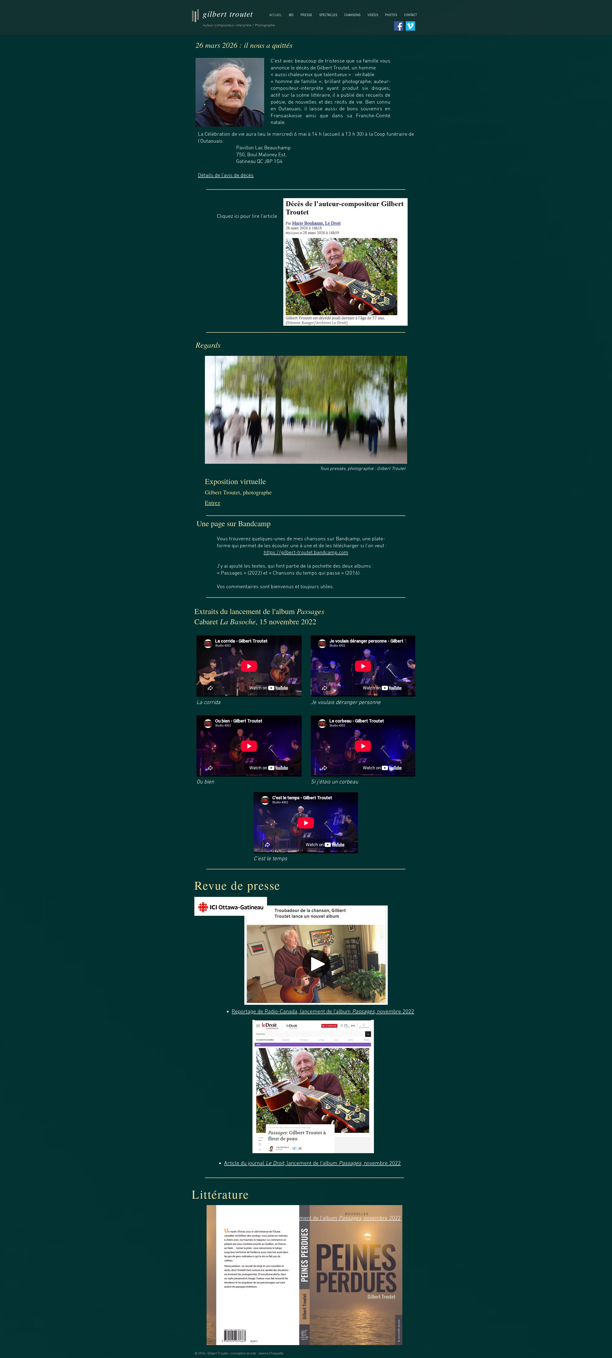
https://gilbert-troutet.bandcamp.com (306, 552)
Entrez (212, 502)
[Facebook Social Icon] (398, 26)
